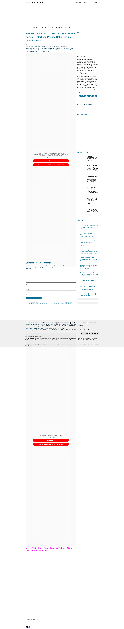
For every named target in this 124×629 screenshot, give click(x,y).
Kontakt (86, 2)
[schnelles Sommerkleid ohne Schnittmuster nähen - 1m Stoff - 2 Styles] (81, 256)
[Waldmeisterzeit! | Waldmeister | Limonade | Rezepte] (81, 292)
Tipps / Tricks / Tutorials (33, 322)
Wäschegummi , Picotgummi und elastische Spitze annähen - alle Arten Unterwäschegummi (88, 288)
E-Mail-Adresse (30, 289)
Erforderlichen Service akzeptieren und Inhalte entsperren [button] (51, 164)
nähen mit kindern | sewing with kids (67, 325)
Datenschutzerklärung (50, 329)
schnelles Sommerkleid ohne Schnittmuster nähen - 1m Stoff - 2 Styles (88, 259)
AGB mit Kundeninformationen (68, 329)
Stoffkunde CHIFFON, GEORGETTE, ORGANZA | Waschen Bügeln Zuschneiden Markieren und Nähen (92, 168)
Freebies (67, 27)
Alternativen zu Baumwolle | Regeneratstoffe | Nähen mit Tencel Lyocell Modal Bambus (92, 190)
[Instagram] (29, 2)
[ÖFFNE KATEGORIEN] (90, 299)
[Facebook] (32, 2)
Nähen (35, 27)
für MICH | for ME (51, 325)
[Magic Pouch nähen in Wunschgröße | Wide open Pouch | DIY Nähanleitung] (81, 224)
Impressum (38, 329)
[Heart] (37, 2)
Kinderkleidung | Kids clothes (48, 322)
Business (81, 325)
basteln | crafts (92, 322)
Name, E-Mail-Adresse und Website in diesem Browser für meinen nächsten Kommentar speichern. (51, 295)
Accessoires (84, 322)
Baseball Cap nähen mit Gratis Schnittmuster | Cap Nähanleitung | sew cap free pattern (92, 157)
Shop (51, 27)
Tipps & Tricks (74, 322)
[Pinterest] (40, 2)
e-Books (43, 325)
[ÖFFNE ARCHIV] (89, 303)
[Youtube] (27, 2)
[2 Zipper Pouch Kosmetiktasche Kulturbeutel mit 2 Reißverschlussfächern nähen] (81, 231)
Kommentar (29, 268)
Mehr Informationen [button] (51, 157)
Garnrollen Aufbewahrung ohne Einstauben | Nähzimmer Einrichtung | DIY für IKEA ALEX (89, 274)
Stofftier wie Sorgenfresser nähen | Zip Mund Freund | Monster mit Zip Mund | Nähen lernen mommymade (88, 251)
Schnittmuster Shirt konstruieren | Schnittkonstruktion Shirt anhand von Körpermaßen (92, 179)
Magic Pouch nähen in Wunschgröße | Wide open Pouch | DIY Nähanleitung (89, 227)
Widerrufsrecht (84, 329)
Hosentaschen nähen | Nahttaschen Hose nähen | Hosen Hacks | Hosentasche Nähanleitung (92, 211)
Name (28, 284)
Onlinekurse (59, 27)
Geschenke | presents (63, 322)
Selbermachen (43, 27)
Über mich (79, 2)
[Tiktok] (35, 2)
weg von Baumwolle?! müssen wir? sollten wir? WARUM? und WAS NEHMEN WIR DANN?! (92, 201)
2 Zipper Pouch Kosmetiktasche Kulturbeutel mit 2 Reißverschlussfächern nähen (87, 235)
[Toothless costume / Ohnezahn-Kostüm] (81, 279)
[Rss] (43, 2)
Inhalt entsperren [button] (51, 160)
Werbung (94, 2)
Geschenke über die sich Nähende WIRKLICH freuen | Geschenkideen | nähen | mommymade (88, 267)
